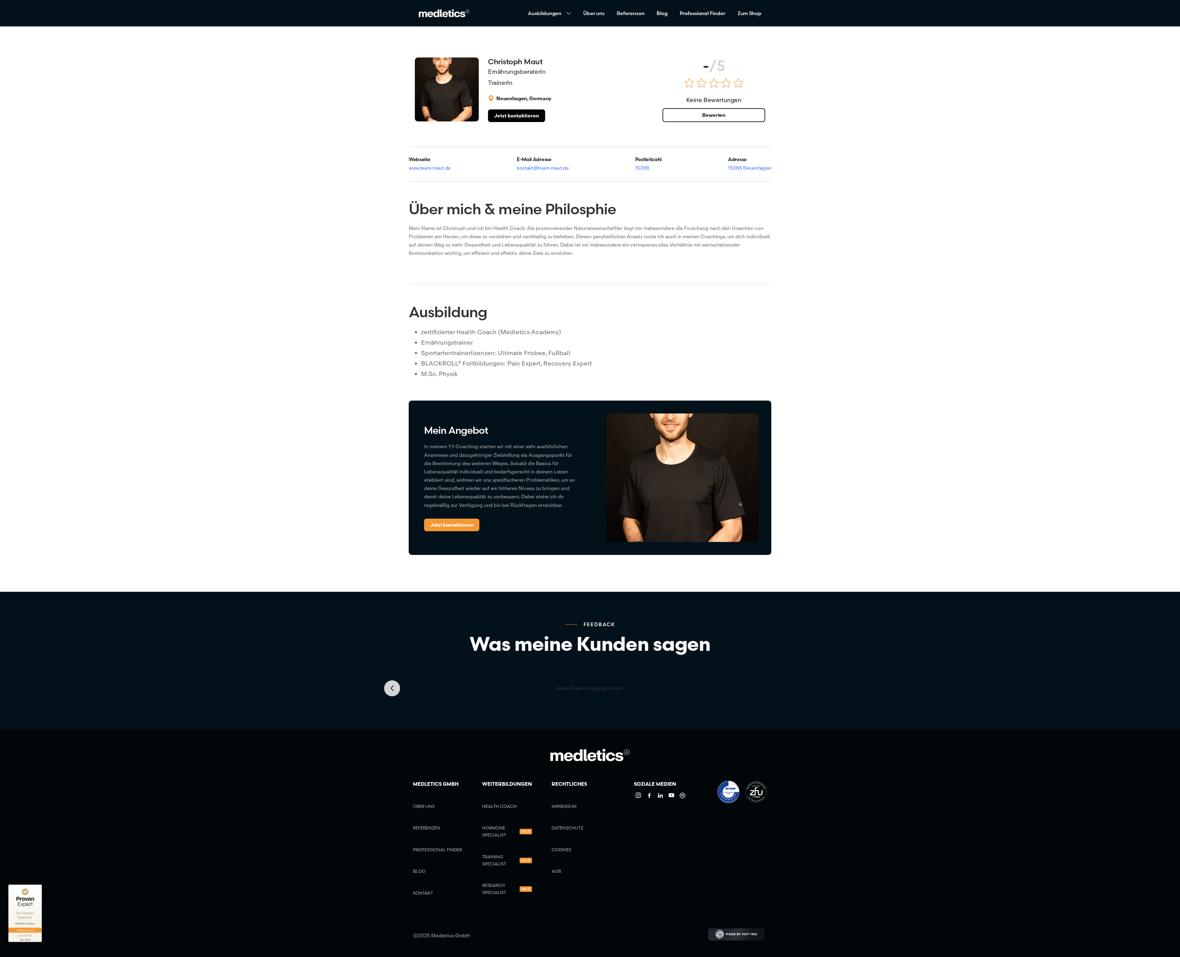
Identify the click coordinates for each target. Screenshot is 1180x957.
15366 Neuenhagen (749, 168)
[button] (549, 13)
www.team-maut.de (429, 168)
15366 (642, 168)
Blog (662, 13)
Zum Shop (749, 13)
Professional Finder (702, 13)
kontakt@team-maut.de (543, 168)
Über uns (593, 13)
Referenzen (630, 13)
